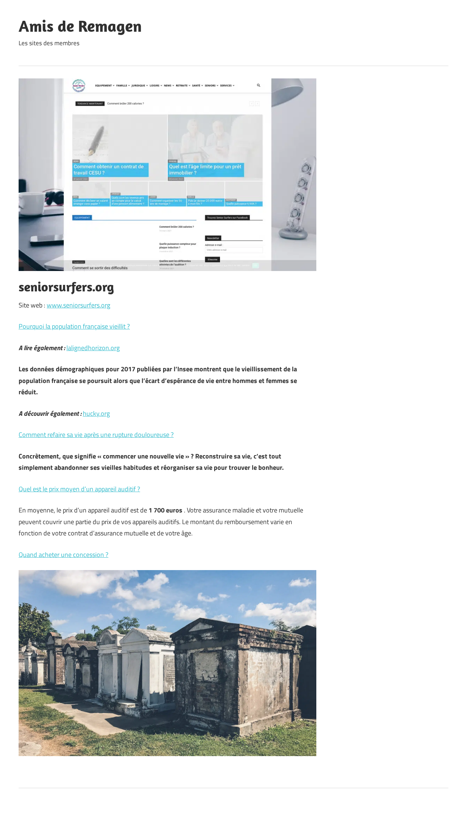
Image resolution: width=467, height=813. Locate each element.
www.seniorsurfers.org (78, 305)
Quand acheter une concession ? (63, 555)
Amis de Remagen (80, 26)
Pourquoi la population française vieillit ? (74, 326)
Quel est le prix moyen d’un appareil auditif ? (79, 489)
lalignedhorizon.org (93, 348)
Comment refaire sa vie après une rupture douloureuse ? (96, 435)
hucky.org (96, 413)
